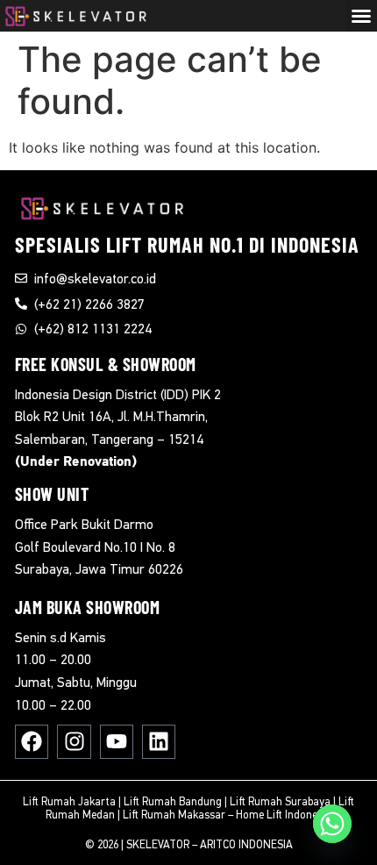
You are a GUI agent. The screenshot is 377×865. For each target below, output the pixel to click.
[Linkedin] (158, 741)
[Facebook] (31, 741)
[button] (361, 16)
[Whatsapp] (332, 823)
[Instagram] (73, 741)
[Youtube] (116, 741)
